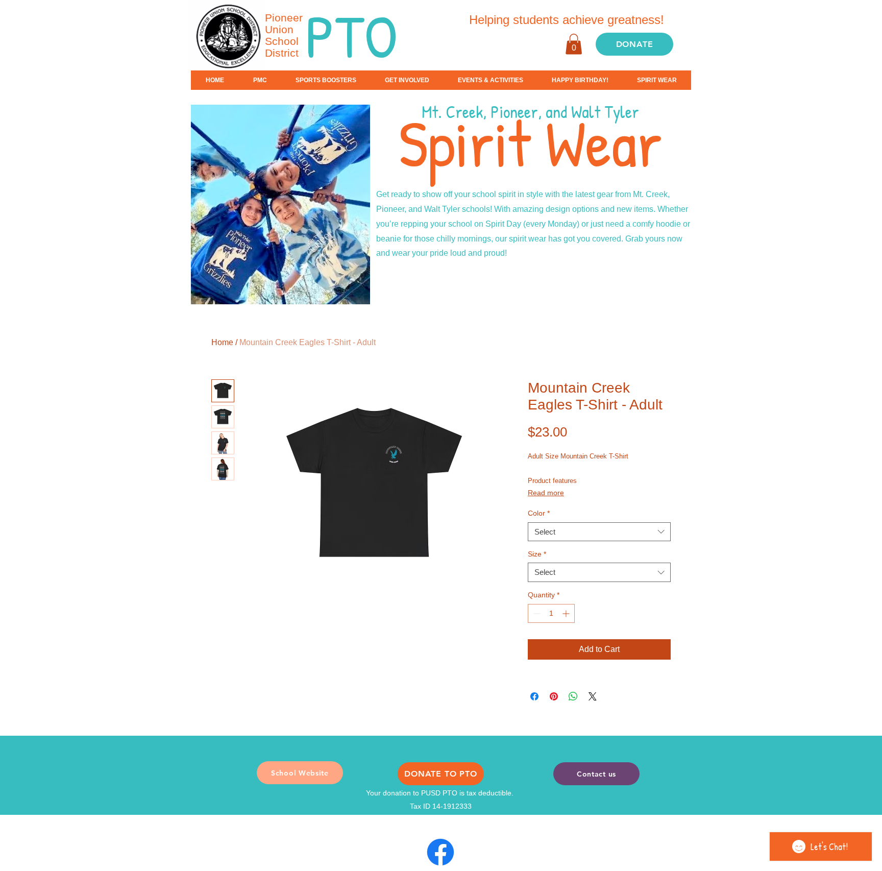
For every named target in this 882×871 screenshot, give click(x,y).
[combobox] (599, 532)
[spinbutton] (551, 613)
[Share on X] (592, 696)
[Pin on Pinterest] (554, 696)
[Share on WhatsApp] (573, 696)
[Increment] (566, 613)
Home (222, 342)
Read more (546, 493)
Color (539, 513)
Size (537, 554)
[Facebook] (440, 852)
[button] (573, 44)
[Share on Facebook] (534, 696)
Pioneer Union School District (284, 35)
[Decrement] (535, 613)
